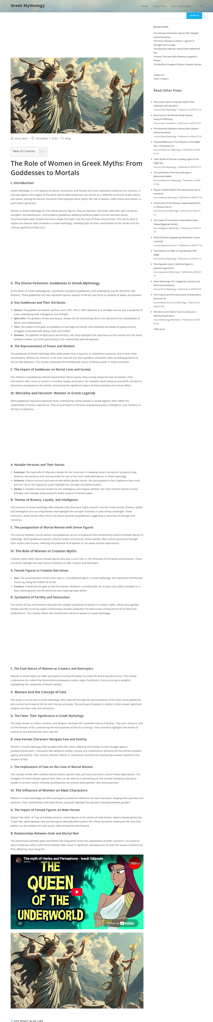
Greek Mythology (28, 5)
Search (194, 15)
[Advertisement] (77, 33)
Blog (68, 138)
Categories (159, 74)
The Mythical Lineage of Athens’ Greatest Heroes (177, 64)
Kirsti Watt (21, 138)
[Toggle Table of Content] (40, 151)
